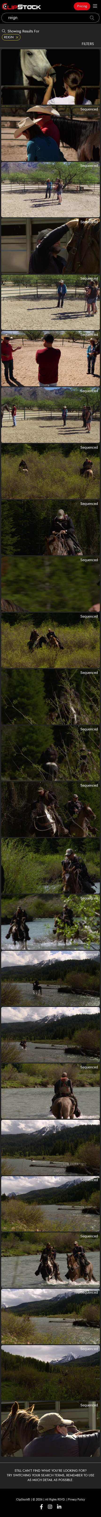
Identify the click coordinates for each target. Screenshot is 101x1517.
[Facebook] (41, 1506)
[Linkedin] (59, 1506)
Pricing (82, 6)
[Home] (21, 6)
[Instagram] (50, 1506)
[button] (52, 53)
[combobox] (50, 18)
